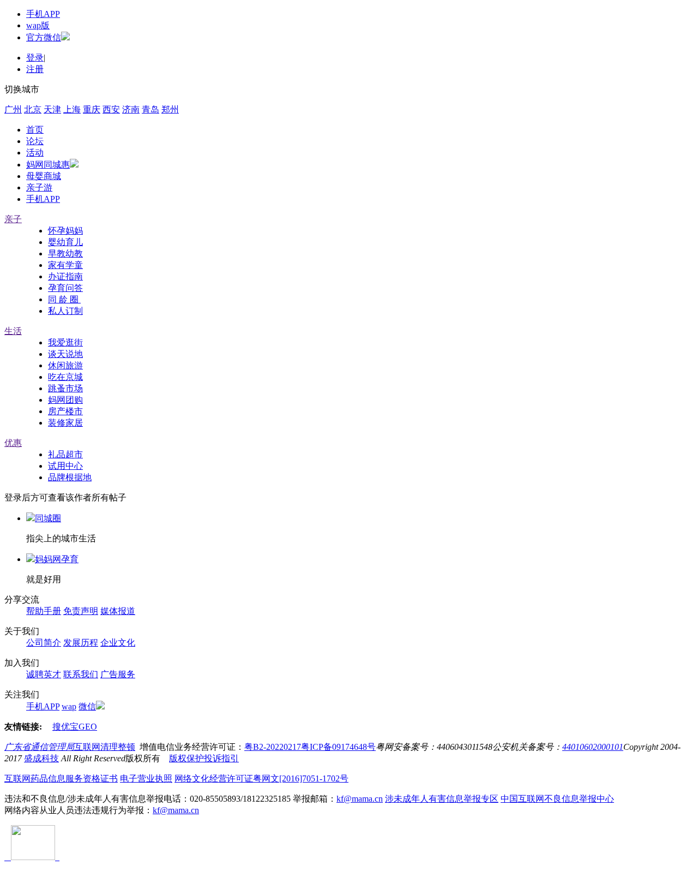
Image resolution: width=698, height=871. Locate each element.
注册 (35, 69)
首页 (35, 129)
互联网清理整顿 (104, 746)
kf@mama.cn (359, 798)
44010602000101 (592, 746)
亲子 (13, 219)
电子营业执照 (146, 778)
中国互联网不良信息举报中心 (557, 798)
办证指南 (65, 276)
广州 (13, 109)
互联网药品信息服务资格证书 (61, 778)
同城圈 (48, 518)
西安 (111, 109)
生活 (13, 331)
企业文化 (117, 642)
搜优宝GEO (74, 726)
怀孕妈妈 (65, 230)
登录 (35, 57)
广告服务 (117, 674)
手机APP (43, 14)
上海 (72, 109)
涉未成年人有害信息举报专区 (441, 798)
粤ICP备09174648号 (338, 746)
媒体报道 (117, 611)
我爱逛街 (65, 342)
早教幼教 (65, 253)
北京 (32, 109)
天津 (52, 109)
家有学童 (65, 265)
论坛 (35, 141)
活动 (35, 152)
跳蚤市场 (65, 388)
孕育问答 (65, 288)
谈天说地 (65, 354)
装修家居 (65, 422)
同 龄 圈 (64, 299)
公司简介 (43, 642)
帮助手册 (43, 611)
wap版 (38, 25)
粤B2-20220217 (272, 746)
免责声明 (80, 611)
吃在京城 (65, 376)
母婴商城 (43, 176)
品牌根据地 (70, 477)
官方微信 (43, 37)
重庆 (91, 109)
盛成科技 (41, 758)
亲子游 (39, 187)
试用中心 (65, 465)
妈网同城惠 (48, 164)
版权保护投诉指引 (204, 758)
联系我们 (80, 674)
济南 (131, 109)
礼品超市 (65, 454)
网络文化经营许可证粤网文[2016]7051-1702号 (261, 778)
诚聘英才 (43, 674)
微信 (87, 706)
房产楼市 (65, 411)
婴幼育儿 (65, 242)
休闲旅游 (65, 365)
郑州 (170, 109)
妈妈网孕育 (57, 559)
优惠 (13, 443)
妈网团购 (65, 399)
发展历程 (80, 642)
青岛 (150, 109)
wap (69, 706)
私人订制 (65, 310)
